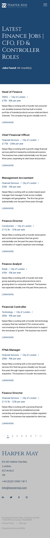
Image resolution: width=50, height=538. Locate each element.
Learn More (8, 122)
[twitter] (11, 497)
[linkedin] (3, 497)
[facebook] (19, 497)
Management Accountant (17, 177)
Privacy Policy (8, 523)
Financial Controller (14, 306)
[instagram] (27, 497)
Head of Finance (12, 91)
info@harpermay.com (14, 487)
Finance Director (12, 220)
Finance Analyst (12, 264)
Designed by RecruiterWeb (13, 528)
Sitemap (22, 523)
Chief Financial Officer (16, 135)
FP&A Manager (11, 349)
